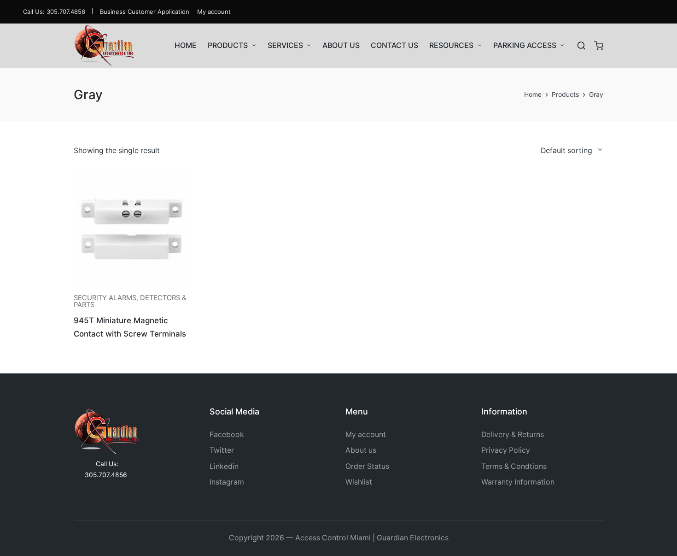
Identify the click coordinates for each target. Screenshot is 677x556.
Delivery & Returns (512, 434)
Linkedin (224, 466)
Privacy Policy (505, 450)
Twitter (222, 450)
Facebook (227, 434)
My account (365, 434)
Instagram (227, 482)
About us (360, 450)
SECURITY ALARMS (105, 298)
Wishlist (358, 482)
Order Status (367, 466)
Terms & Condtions (514, 466)
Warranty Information (517, 482)
